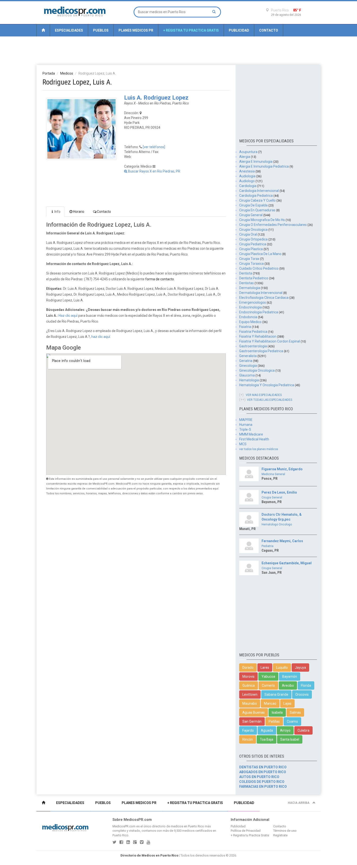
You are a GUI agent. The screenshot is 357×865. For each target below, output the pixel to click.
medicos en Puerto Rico (187, 826)
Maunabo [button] (249, 703)
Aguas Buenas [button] (253, 712)
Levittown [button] (249, 694)
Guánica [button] (248, 685)
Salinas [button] (295, 712)
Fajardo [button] (248, 730)
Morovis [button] (248, 676)
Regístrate (280, 835)
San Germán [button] (252, 721)
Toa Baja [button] (266, 739)
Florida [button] (306, 685)
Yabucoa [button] (268, 676)
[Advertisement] (178, 50)
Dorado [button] (248, 667)
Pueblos (101, 30)
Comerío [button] (268, 685)
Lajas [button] (287, 703)
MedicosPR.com (124, 826)
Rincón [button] (247, 739)
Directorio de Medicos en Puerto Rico (149, 855)
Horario (78, 212)
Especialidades (69, 30)
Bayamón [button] (289, 676)
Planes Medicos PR (136, 30)
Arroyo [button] (285, 730)
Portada (48, 73)
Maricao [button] (270, 703)
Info (57, 212)
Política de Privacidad (246, 830)
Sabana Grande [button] (276, 694)
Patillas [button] (274, 721)
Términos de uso (285, 830)
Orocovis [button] (302, 694)
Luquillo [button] (282, 667)
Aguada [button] (267, 730)
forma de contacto (159, 279)
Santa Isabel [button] (289, 739)
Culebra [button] (303, 730)
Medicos (66, 73)
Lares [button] (265, 667)
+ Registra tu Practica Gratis (191, 30)
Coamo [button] (292, 721)
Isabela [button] (277, 712)
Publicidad (239, 30)
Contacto (268, 30)
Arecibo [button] (288, 685)
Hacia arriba (299, 803)
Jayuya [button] (300, 667)
